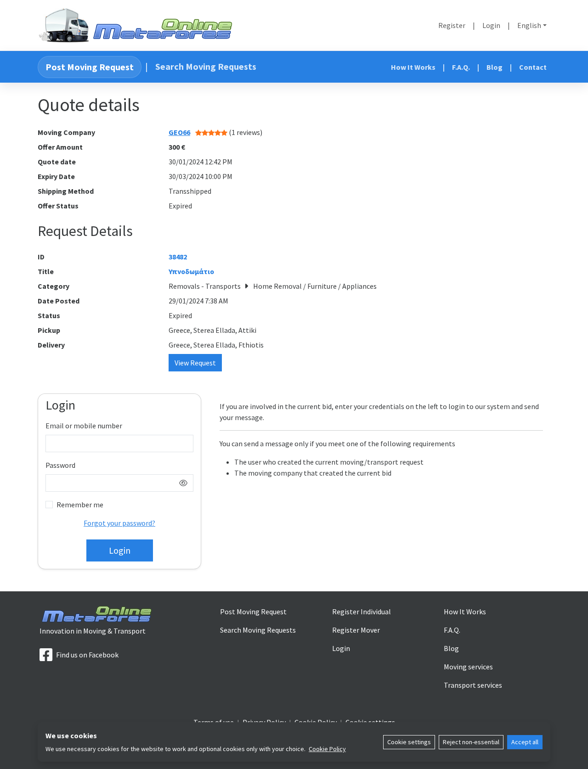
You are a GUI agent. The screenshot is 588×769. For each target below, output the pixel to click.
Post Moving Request (89, 67)
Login (491, 25)
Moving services (468, 666)
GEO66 (179, 132)
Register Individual (361, 611)
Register (451, 25)
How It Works (413, 67)
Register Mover (356, 629)
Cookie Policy (327, 749)
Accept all (524, 742)
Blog (494, 67)
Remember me (80, 504)
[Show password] (183, 483)
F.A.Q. (461, 67)
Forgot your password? (119, 523)
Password (60, 465)
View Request (195, 362)
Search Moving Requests (205, 66)
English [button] (529, 25)
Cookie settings (409, 742)
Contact (533, 67)
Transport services (473, 685)
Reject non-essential (471, 742)
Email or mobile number (83, 425)
